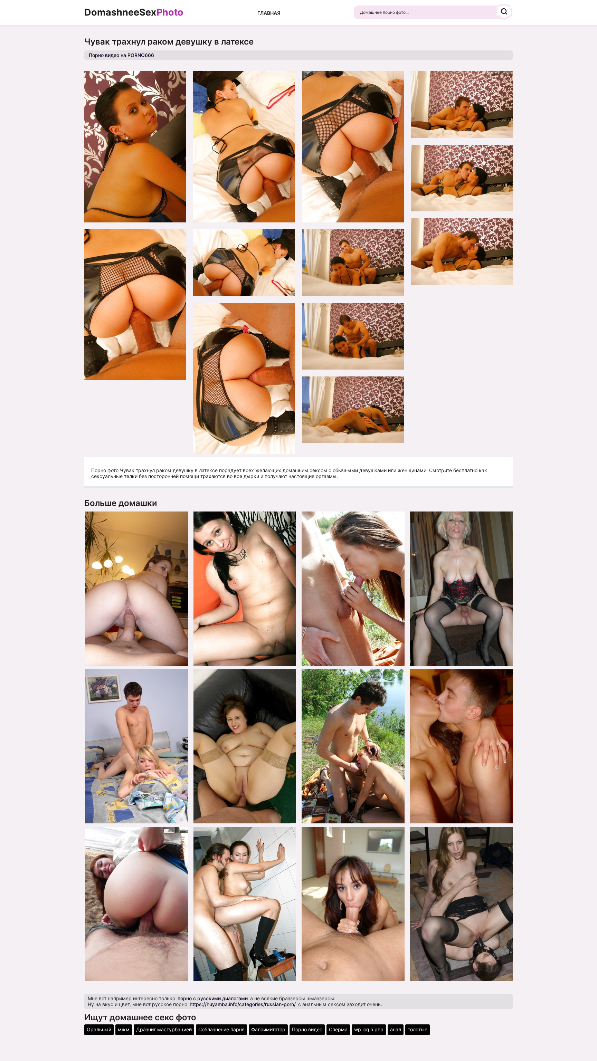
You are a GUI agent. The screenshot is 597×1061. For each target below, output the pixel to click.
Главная (269, 13)
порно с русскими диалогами (213, 998)
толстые (417, 1029)
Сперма (338, 1029)
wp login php (368, 1029)
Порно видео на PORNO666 (121, 55)
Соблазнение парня (221, 1029)
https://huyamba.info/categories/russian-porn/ (243, 1004)
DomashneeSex (133, 12)
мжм (124, 1029)
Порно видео (307, 1029)
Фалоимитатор (268, 1029)
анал (395, 1029)
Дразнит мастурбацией (164, 1029)
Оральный (99, 1029)
